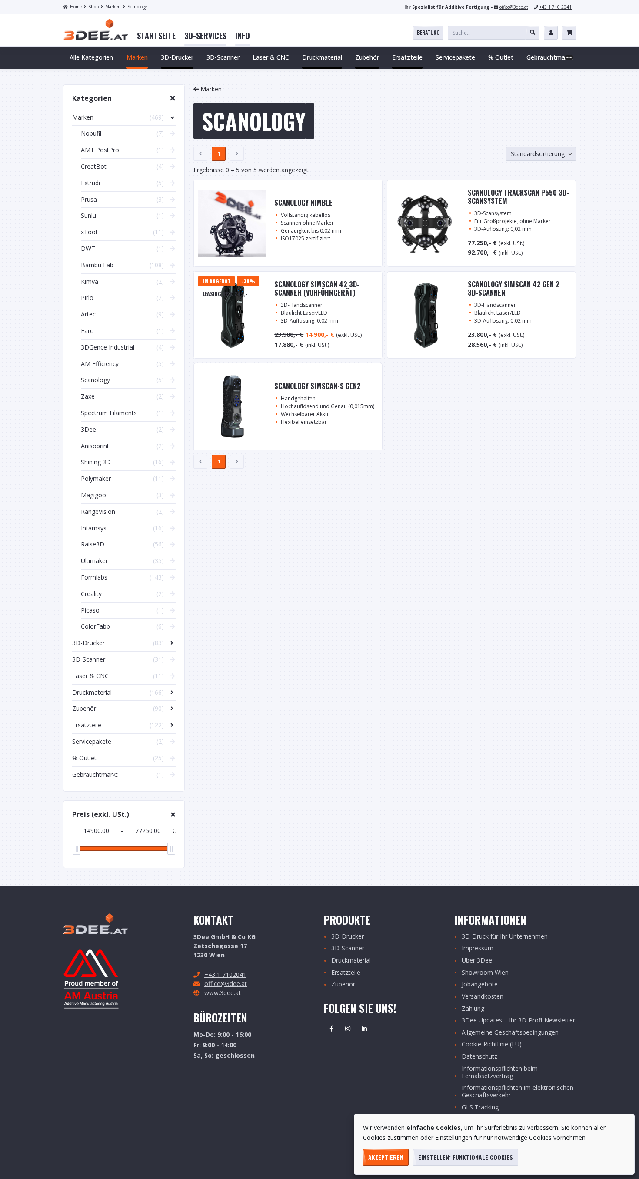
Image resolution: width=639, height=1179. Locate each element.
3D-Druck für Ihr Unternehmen (505, 936)
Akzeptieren (385, 1157)
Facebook (331, 1028)
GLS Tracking (480, 1107)
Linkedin (364, 1028)
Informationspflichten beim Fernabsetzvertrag (500, 1072)
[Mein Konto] (551, 33)
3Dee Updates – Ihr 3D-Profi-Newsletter (518, 1020)
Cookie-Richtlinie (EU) (492, 1044)
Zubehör (343, 984)
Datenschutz (479, 1056)
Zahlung (473, 1008)
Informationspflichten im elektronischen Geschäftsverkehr (517, 1091)
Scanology (137, 6)
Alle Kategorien (91, 57)
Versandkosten (482, 996)
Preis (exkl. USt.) (100, 814)
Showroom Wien (485, 972)
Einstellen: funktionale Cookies (465, 1157)
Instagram (347, 1028)
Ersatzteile (345, 972)
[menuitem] (156, 36)
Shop (93, 6)
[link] (156, 36)
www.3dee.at (222, 993)
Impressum (477, 948)
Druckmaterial (351, 960)
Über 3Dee (477, 960)
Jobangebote (480, 984)
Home (76, 6)
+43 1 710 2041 (555, 7)
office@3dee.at (513, 7)
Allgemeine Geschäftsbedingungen (510, 1032)
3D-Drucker (347, 936)
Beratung (428, 32)
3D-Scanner (347, 948)
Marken (113, 6)
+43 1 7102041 (225, 974)
